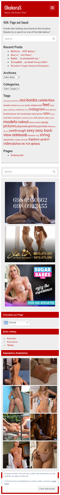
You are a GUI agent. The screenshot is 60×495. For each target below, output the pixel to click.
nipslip (44, 122)
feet (46, 104)
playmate (22, 126)
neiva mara (34, 122)
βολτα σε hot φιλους (26, 143)
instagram (37, 109)
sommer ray (33, 135)
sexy (31, 130)
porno (32, 126)
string (45, 134)
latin (47, 113)
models (10, 121)
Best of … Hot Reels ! (21, 55)
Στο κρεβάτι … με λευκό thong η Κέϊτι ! (29, 62)
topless (34, 139)
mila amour (38, 117)
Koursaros (12, 341)
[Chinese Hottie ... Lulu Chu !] (43, 455)
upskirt (44, 139)
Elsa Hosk (21, 105)
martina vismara (12, 117)
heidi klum (20, 110)
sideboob (19, 134)
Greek (12, 322)
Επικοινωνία (17, 155)
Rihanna (51, 126)
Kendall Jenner (10, 114)
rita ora (5, 131)
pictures (9, 126)
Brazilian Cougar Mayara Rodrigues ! (30, 65)
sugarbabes (9, 139)
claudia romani (10, 105)
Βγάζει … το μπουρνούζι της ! (25, 58)
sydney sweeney (21, 140)
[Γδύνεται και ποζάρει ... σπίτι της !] (43, 399)
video (7, 143)
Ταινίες (10, 345)
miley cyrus (49, 118)
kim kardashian (24, 114)
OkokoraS (12, 7)
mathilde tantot (27, 118)
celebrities (46, 100)
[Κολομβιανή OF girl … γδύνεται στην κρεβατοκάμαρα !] (16, 371)
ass (23, 99)
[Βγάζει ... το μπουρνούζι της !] (16, 455)
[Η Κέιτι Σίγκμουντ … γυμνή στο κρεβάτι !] (43, 371)
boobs (32, 99)
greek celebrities (9, 110)
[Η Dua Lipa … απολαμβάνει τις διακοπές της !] (16, 427)
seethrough (17, 130)
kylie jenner (37, 113)
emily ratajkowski (33, 105)
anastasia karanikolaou (11, 101)
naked (23, 121)
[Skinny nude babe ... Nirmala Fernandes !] (43, 427)
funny (52, 105)
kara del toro (50, 110)
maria (52, 114)
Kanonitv (11, 338)
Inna (26, 110)
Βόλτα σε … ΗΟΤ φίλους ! (23, 51)
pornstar (42, 126)
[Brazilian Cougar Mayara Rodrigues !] (16, 399)
